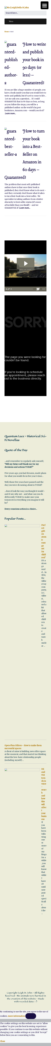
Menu (11, 21)
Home (7, 32)
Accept (31, 1016)
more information (16, 1016)
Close (2, 1041)
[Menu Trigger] (44, 5)
